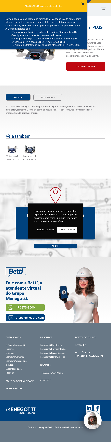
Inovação (10, 364)
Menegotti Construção (51, 345)
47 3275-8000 (25, 307)
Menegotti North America (52, 356)
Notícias (45, 365)
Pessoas (10, 372)
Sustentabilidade (14, 368)
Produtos (46, 337)
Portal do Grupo (85, 337)
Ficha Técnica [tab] (48, 97)
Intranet (80, 345)
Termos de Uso (14, 388)
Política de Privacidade (20, 381)
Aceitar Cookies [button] (67, 230)
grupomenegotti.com (30, 317)
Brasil (55, 246)
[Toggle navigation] (103, 9)
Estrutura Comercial (15, 356)
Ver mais (12, 167)
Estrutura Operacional (16, 361)
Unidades (10, 353)
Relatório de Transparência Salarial (89, 354)
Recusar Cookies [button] (45, 230)
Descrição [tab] (18, 97)
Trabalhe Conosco (51, 372)
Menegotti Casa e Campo (52, 353)
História (10, 349)
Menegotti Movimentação (53, 349)
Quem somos (13, 337)
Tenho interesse (86, 66)
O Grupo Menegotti (15, 345)
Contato (45, 380)
